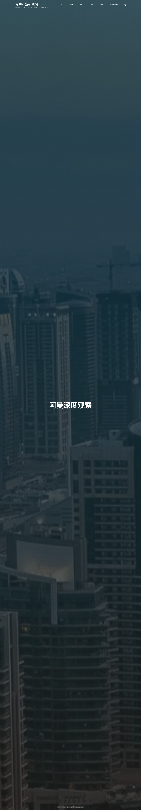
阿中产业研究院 (26, 4)
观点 (63, 807)
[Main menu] (124, 5)
